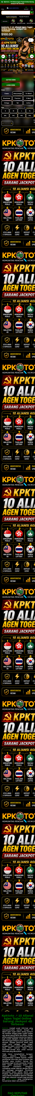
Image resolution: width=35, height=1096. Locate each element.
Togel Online (11, 1079)
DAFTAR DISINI (11, 80)
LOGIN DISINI (11, 85)
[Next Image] (32, 56)
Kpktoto (5, 1028)
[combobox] (15, 12)
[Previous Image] (3, 56)
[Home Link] (13, 8)
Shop (2, 9)
